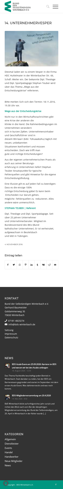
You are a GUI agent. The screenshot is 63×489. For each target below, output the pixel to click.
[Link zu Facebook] (55, 484)
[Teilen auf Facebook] (8, 264)
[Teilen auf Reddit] (49, 264)
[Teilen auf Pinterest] (26, 264)
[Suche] (46, 6)
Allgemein (10, 439)
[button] (6, 483)
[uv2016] (31, 48)
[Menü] (53, 6)
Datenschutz (11, 337)
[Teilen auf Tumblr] (37, 264)
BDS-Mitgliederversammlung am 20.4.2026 (31, 395)
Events (8, 448)
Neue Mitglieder (13, 461)
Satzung (9, 330)
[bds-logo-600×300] (26, 6)
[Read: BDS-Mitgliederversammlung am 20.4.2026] (7, 397)
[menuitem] (46, 6)
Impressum (11, 333)
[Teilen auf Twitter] (14, 264)
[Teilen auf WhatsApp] (20, 264)
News (8, 465)
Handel (9, 452)
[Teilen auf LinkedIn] (32, 264)
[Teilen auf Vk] (43, 264)
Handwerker (11, 456)
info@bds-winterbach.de (21, 324)
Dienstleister (12, 443)
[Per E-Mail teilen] (55, 264)
